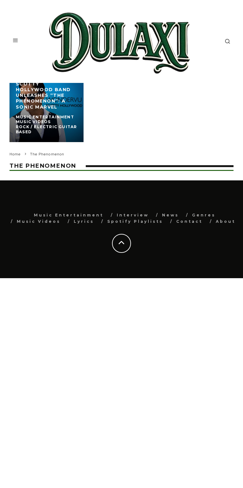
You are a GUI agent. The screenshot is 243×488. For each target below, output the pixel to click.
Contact (189, 221)
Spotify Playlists (135, 221)
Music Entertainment (68, 215)
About (225, 221)
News (170, 215)
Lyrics (84, 221)
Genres (203, 215)
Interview (133, 215)
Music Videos (38, 221)
